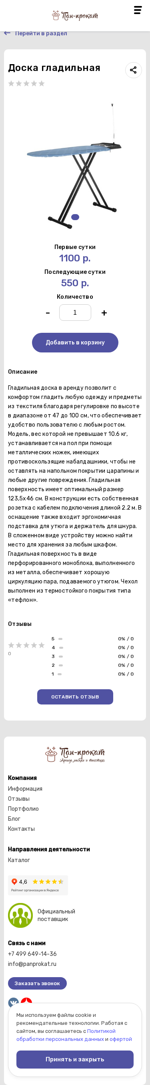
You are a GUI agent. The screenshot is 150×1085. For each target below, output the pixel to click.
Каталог (19, 860)
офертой (121, 1039)
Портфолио (23, 809)
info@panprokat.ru (32, 964)
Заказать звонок (37, 983)
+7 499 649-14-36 (32, 954)
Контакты (21, 829)
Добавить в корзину (75, 342)
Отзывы (19, 799)
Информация (25, 788)
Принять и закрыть (75, 1059)
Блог (14, 819)
